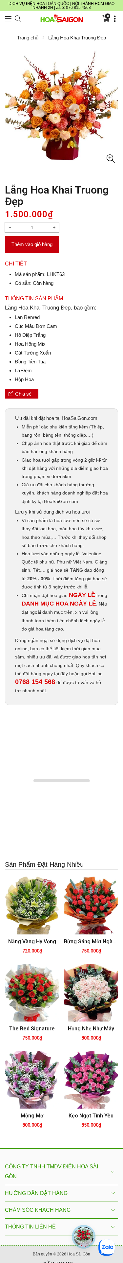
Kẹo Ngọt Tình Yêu (91, 1116)
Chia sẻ (23, 394)
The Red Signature (32, 1029)
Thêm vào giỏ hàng (32, 244)
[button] (8, 18)
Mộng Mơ (32, 1116)
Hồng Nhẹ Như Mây (91, 1029)
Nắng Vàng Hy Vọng (32, 942)
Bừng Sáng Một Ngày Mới (91, 942)
